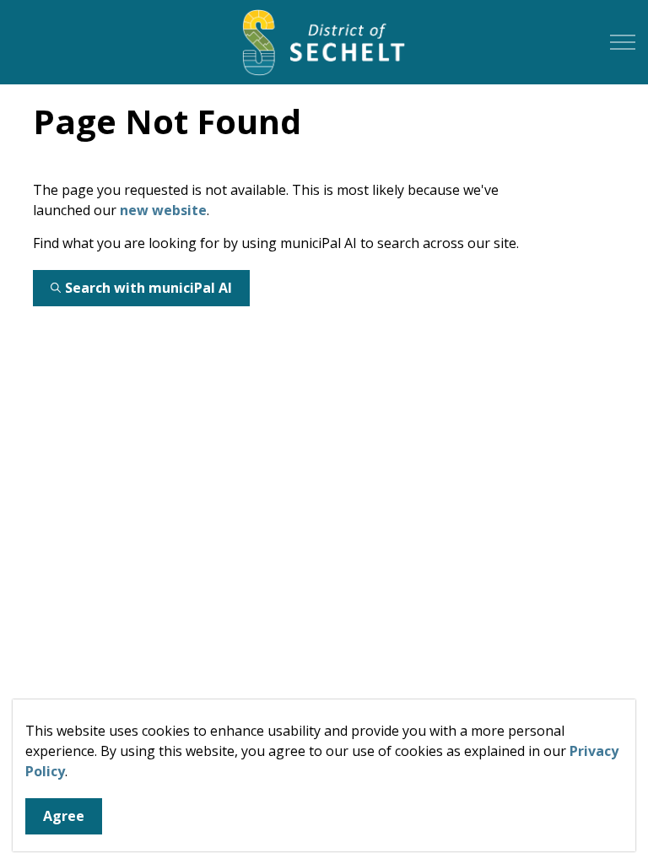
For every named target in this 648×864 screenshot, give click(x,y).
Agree (63, 816)
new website (163, 210)
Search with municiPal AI (148, 287)
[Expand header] (622, 42)
